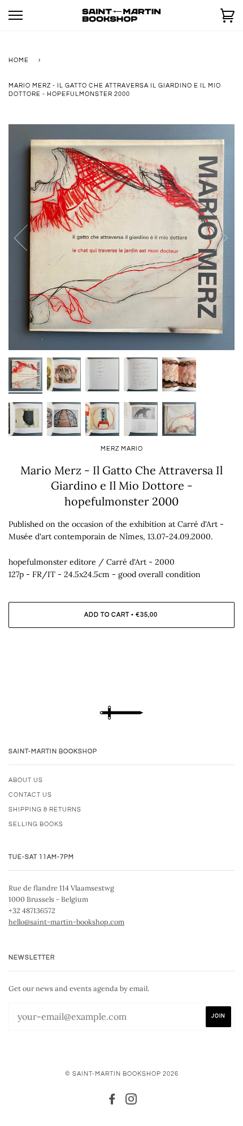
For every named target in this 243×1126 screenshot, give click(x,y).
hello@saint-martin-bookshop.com (66, 921)
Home (18, 60)
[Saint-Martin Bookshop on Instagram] (131, 1101)
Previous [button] (27, 237)
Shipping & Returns (44, 809)
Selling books (35, 824)
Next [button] (214, 237)
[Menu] (15, 15)
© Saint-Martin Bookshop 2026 (122, 1074)
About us (25, 780)
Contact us (30, 795)
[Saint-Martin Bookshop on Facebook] (112, 1101)
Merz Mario (122, 449)
